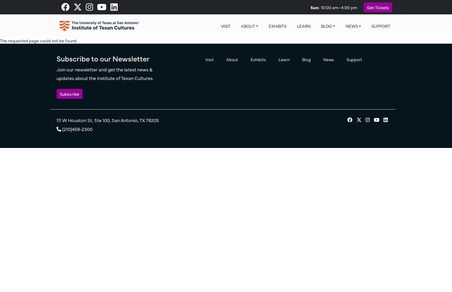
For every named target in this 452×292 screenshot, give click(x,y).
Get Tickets (378, 7)
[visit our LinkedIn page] (114, 8)
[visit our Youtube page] (101, 8)
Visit (225, 26)
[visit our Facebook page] (65, 8)
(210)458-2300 (77, 129)
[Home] (99, 26)
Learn (303, 26)
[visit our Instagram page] (89, 8)
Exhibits (277, 26)
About (248, 26)
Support (380, 26)
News (352, 26)
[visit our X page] (78, 8)
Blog (326, 26)
